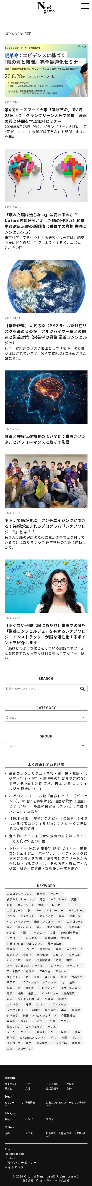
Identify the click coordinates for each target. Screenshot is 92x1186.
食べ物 (41, 894)
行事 (7, 1133)
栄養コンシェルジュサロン (39, 1015)
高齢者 (35, 1010)
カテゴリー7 (74, 949)
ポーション (38, 932)
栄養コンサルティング (48, 921)
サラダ (11, 982)
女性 (53, 932)
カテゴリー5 (75, 921)
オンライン (14, 976)
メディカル (24, 927)
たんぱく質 (14, 960)
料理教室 (45, 949)
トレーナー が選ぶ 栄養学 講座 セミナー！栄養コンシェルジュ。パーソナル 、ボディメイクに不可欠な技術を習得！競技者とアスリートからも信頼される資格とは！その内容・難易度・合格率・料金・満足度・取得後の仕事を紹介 (48, 858)
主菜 (9, 1048)
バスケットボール (29, 999)
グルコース (14, 1043)
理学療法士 (55, 943)
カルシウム (14, 1004)
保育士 (65, 1032)
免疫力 (70, 1084)
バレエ (52, 1026)
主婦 (72, 982)
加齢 (36, 976)
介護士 (41, 1032)
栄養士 (32, 993)
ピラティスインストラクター (38, 982)
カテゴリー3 (25, 905)
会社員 (49, 999)
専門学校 (50, 1010)
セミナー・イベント (14, 1103)
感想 (42, 899)
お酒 (23, 932)
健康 (9, 927)
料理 (64, 1037)
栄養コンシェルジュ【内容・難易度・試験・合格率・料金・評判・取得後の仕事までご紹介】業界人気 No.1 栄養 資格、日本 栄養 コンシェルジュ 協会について (48, 781)
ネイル (24, 1021)
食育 (39, 927)
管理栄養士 (33, 938)
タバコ (76, 1037)
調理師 (62, 999)
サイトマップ (14, 1167)
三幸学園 (44, 971)
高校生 (76, 1043)
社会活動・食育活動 (56, 1134)
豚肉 (28, 1043)
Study (8, 1096)
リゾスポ (74, 954)
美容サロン (14, 1026)
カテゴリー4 (75, 965)
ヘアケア (39, 1021)
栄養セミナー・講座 (51, 916)
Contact (10, 1158)
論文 (28, 960)
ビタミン (12, 954)
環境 (77, 1032)
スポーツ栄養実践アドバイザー (26, 965)
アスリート (14, 938)
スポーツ (75, 916)
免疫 (63, 976)
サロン (41, 1004)
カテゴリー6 (14, 910)
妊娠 (20, 993)
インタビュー (50, 993)
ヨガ (53, 1032)
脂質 (9, 988)
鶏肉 (9, 999)
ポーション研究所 (76, 1102)
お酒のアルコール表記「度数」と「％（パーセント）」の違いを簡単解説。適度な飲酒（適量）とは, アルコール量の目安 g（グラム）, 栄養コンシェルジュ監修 (48, 803)
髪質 (53, 1021)
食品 (41, 905)
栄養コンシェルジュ (19, 894)
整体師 (11, 1037)
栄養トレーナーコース (20, 949)
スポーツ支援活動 (76, 1133)
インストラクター (18, 921)
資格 (74, 899)
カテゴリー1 (76, 910)
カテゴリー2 (58, 899)
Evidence (10, 1077)
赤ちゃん (61, 971)
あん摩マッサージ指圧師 (51, 1043)
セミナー (55, 894)
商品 (9, 993)
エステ (65, 1021)
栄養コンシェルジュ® (56, 1103)
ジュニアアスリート (19, 1032)
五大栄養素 (73, 927)
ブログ (49, 1119)
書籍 (58, 949)
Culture (9, 1127)
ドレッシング (47, 988)
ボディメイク (58, 1004)
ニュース (58, 954)
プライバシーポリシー (21, 1162)
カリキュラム (34, 1026)
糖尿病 (76, 1010)
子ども (11, 916)
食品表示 (77, 976)
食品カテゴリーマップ (21, 899)
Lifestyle (10, 1113)
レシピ (11, 932)
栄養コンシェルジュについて (25, 943)
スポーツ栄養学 (70, 988)
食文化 (27, 954)
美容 (64, 1010)
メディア (73, 905)
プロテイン (24, 1048)
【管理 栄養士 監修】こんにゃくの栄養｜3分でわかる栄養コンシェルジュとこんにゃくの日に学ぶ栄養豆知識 (48, 823)
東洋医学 (12, 1015)
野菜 (9, 905)
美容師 (11, 1021)
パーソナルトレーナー (49, 910)
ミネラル (56, 965)
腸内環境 (69, 993)
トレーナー (56, 905)
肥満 (58, 960)
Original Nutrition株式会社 (53, 1180)
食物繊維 (50, 938)
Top (7, 1149)
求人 (53, 1037)
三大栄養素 (14, 971)
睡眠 (28, 1004)
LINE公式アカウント (33, 1037)
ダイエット (27, 916)
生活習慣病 (54, 927)
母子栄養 (50, 976)
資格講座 (30, 1102)
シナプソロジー (16, 1010)
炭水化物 (42, 954)
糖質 (69, 960)
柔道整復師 (43, 960)
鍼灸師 (29, 988)
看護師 (30, 971)
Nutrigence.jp (14, 1153)
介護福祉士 (68, 1015)
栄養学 (65, 938)
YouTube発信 (69, 932)
